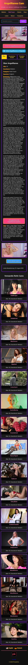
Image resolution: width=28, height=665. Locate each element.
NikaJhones (14, 341)
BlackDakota (14, 616)
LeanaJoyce (14, 387)
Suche (23, 21)
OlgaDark (14, 364)
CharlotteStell (14, 433)
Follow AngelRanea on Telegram (15, 51)
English (11, 648)
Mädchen (3, 12)
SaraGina (14, 639)
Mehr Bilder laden (14, 261)
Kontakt (14, 659)
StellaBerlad (14, 318)
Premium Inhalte (21, 57)
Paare (25, 12)
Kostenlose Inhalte (12, 57)
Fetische (19, 12)
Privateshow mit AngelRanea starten (14, 221)
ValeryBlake (14, 501)
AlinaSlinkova (14, 593)
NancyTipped (14, 455)
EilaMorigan (14, 295)
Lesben (6, 15)
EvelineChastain (14, 524)
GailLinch (14, 478)
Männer (13, 15)
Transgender (20, 15)
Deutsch (19, 648)
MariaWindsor (14, 570)
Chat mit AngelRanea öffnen (14, 46)
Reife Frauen (11, 12)
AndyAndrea (14, 547)
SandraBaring (14, 410)
